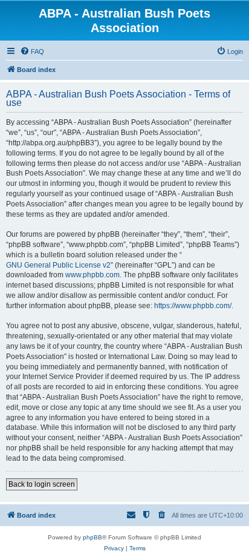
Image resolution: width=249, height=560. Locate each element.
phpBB (92, 537)
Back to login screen (41, 484)
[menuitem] (32, 51)
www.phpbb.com (92, 275)
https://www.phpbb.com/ (192, 305)
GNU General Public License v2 (58, 265)
